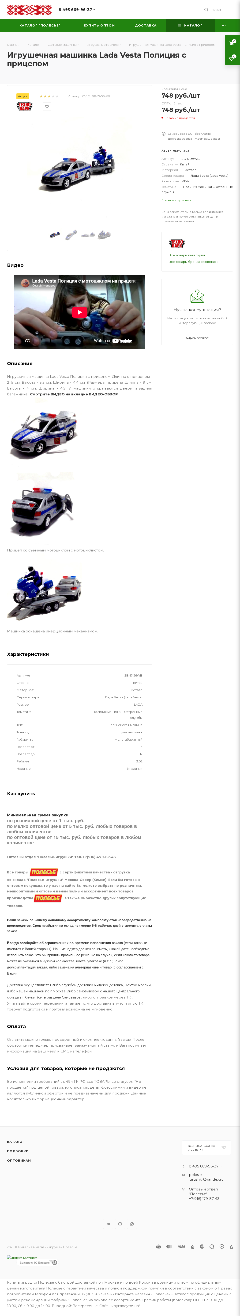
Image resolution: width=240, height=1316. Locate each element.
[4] (53, 96)
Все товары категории (187, 255)
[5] (57, 96)
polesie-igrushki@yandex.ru (206, 1177)
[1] (41, 96)
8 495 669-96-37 (75, 10)
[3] (49, 96)
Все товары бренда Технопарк (193, 262)
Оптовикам (19, 1160)
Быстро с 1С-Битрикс (35, 1262)
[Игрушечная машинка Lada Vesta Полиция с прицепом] (79, 170)
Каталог (16, 1142)
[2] (45, 96)
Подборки (17, 1151)
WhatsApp (132, 1224)
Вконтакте (108, 1224)
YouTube (120, 1224)
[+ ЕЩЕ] (224, 25)
